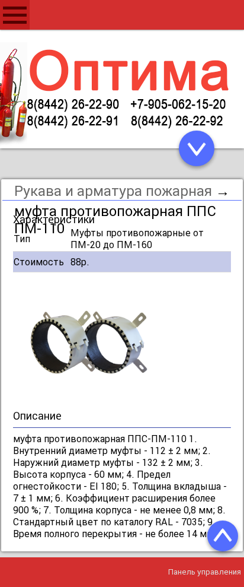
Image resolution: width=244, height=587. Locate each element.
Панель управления (204, 572)
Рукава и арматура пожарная (113, 190)
